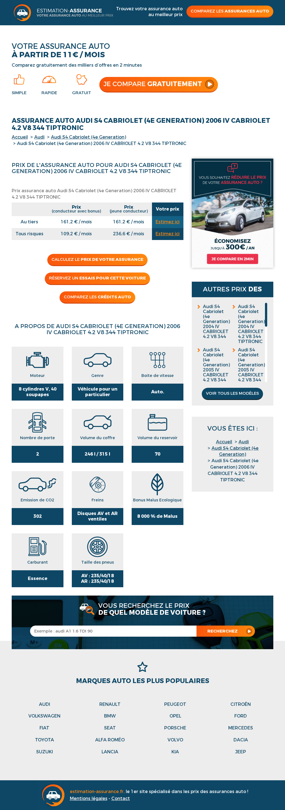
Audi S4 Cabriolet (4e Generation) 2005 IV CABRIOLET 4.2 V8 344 (216, 365)
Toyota (44, 740)
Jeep (240, 752)
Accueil (20, 137)
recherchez (222, 631)
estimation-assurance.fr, (98, 791)
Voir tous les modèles (232, 393)
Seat (110, 728)
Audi (39, 137)
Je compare (153, 84)
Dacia (241, 740)
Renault (110, 704)
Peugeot (175, 704)
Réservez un (97, 278)
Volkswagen (44, 716)
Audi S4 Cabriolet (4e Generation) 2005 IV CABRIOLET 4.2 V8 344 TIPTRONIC (251, 368)
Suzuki (44, 752)
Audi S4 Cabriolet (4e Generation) (88, 137)
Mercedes (240, 728)
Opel (175, 716)
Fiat (44, 728)
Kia (175, 752)
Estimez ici (168, 222)
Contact (120, 798)
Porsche (175, 728)
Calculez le (97, 259)
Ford (240, 716)
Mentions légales (88, 798)
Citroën (240, 704)
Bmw (110, 716)
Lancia (110, 752)
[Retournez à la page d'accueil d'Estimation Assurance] (62, 12)
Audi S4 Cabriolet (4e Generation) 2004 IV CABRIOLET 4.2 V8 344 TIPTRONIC (251, 324)
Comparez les (230, 11)
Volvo (175, 740)
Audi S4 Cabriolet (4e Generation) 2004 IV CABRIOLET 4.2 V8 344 (216, 321)
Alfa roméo (110, 740)
